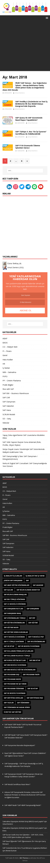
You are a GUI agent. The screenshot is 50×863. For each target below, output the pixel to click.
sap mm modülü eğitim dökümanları (20, 670)
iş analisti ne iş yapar (35, 576)
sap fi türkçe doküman (14, 641)
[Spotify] (34, 186)
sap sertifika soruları (13, 698)
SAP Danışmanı (9, 401)
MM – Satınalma (9, 372)
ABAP (5, 338)
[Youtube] (40, 186)
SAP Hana (7, 410)
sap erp (32, 618)
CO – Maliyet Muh (10, 347)
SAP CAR (6, 397)
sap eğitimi (33, 623)
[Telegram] (28, 186)
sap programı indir (31, 674)
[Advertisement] (25, 46)
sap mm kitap (34, 660)
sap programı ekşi (11, 674)
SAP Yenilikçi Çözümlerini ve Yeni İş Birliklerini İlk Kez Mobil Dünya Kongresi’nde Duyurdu (31, 103)
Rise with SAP (8, 389)
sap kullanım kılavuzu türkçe (17, 656)
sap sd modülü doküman (14, 693)
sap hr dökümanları (36, 641)
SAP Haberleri (8, 406)
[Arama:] (25, 170)
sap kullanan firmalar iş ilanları (18, 651)
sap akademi (38, 585)
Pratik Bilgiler (8, 385)
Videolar (6, 423)
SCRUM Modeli (9, 414)
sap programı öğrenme (14, 688)
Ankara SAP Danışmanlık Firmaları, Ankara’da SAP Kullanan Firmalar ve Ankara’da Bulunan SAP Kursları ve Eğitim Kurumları (25, 795)
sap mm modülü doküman (15, 665)
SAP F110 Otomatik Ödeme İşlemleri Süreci (27, 146)
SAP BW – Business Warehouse (16, 393)
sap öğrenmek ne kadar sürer (17, 707)
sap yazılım (9, 703)
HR (4, 364)
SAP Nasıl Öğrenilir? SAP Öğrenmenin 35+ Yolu (20, 841)
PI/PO (5, 376)
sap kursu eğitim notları (15, 660)
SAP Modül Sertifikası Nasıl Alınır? (17, 784)
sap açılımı (8, 590)
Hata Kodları (8, 359)
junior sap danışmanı (13, 580)
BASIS (5, 342)
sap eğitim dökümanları (14, 623)
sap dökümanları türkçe (15, 618)
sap (27, 580)
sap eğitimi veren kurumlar (16, 632)
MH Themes (24, 858)
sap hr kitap (9, 646)
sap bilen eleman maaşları (15, 594)
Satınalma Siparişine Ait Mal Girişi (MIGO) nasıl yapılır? (23, 821)
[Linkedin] (9, 186)
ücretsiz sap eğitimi (12, 712)
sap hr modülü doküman (28, 646)
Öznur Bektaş (13, 263)
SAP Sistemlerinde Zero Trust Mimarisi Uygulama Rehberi (25, 848)
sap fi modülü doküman (14, 637)
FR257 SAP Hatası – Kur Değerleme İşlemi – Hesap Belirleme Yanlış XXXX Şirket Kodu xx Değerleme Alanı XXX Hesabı (25, 86)
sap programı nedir (12, 679)
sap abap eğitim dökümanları (16, 585)
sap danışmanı (33, 609)
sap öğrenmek (23, 703)
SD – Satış (7, 418)
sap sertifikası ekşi (35, 698)
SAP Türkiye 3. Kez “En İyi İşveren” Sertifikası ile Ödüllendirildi (31, 132)
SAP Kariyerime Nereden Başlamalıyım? (19, 745)
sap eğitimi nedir (11, 627)
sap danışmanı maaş (12, 613)
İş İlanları (6, 368)
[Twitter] (21, 186)
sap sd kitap (32, 688)
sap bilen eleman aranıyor (28, 590)
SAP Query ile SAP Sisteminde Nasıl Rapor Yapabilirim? (28, 119)
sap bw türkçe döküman (14, 599)
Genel (5, 355)
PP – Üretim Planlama (12, 380)
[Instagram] (15, 186)
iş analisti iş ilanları (13, 576)
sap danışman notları (13, 609)
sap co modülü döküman (15, 604)
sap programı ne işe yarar (15, 684)
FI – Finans (7, 351)
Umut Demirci (20, 93)
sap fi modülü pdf (36, 637)
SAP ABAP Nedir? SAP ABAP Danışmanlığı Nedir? (22, 805)
